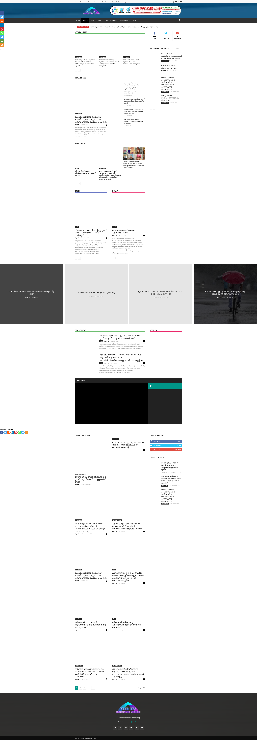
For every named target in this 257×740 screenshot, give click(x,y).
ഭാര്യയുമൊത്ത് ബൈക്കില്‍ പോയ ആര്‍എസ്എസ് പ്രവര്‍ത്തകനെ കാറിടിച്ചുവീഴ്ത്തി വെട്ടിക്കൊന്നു (90, 527)
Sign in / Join (97, 2)
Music (100, 20)
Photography (124, 20)
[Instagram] (173, 1)
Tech (76, 226)
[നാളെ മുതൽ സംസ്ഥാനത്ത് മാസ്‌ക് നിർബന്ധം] (155, 99)
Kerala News (78, 57)
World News (102, 168)
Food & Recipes (111, 20)
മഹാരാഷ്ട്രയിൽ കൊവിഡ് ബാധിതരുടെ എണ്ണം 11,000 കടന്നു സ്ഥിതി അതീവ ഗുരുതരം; (91, 119)
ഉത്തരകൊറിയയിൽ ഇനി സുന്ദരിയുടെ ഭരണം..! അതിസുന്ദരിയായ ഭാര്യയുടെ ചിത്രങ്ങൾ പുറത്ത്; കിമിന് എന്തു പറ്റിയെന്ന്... (110, 175)
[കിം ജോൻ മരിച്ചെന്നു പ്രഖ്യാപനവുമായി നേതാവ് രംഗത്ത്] (86, 158)
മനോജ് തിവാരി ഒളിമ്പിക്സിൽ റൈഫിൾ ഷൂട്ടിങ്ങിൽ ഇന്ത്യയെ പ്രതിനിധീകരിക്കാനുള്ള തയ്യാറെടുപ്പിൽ (121, 357)
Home (78, 20)
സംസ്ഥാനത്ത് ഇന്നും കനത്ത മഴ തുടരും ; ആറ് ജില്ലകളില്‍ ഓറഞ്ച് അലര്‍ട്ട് (133, 111)
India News (126, 57)
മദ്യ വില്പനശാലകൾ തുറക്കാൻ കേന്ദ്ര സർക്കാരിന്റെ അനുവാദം (132, 62)
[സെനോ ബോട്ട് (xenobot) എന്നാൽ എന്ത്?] (128, 211)
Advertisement (106, 2)
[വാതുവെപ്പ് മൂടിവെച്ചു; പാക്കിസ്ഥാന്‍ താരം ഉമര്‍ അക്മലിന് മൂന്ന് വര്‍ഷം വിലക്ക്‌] (86, 345)
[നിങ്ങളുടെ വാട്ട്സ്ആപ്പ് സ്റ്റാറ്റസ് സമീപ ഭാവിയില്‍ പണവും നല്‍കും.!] (91, 211)
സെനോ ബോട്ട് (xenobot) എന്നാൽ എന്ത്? (124, 231)
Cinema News (78, 665)
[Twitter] (176, 1)
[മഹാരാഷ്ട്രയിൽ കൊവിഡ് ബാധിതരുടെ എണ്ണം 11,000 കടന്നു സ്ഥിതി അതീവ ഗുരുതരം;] (91, 98)
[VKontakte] (181, 1)
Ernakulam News (117, 520)
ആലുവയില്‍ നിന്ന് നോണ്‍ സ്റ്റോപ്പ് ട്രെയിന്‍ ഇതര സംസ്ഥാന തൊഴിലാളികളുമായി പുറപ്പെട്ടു (128, 673)
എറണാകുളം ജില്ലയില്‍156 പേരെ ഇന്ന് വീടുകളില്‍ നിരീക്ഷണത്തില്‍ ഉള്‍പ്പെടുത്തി (119, 27)
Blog (113, 2)
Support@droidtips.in (132, 722)
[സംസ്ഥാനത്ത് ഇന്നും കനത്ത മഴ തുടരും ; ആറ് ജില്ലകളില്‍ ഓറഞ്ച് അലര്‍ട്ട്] (225, 294)
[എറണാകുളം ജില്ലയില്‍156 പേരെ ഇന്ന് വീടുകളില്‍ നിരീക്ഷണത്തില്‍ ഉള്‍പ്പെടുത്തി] (128, 505)
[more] (26, 432)
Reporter (77, 124)
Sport (101, 341)
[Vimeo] (178, 1)
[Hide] (1, 49)
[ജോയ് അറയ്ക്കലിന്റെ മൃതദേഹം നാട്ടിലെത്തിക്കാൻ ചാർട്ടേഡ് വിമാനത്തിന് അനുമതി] (110, 47)
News (84, 20)
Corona (163, 70)
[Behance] (168, 1)
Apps (92, 20)
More (134, 20)
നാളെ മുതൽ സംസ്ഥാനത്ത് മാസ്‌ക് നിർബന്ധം (170, 98)
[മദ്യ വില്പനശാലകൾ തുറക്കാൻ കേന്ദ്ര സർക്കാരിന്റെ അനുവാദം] (134, 47)
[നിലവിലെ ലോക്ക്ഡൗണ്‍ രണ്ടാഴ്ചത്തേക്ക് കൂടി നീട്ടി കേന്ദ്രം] (31, 294)
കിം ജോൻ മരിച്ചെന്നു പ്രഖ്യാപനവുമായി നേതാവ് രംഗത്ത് (85, 173)
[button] (179, 20)
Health (114, 226)
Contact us (119, 2)
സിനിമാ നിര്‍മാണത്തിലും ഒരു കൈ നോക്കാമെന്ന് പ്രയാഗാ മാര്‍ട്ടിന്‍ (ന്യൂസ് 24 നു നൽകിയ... (89, 673)
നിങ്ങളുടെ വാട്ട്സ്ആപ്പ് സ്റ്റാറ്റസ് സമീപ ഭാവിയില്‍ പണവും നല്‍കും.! (90, 232)
